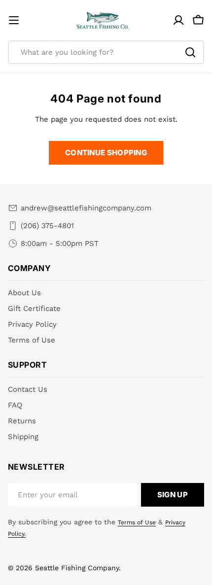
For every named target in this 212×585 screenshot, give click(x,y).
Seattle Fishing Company (77, 568)
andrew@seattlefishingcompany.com (86, 208)
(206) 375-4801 (47, 225)
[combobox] (106, 52)
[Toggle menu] (14, 20)
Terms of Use (137, 522)
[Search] (190, 52)
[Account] (178, 20)
